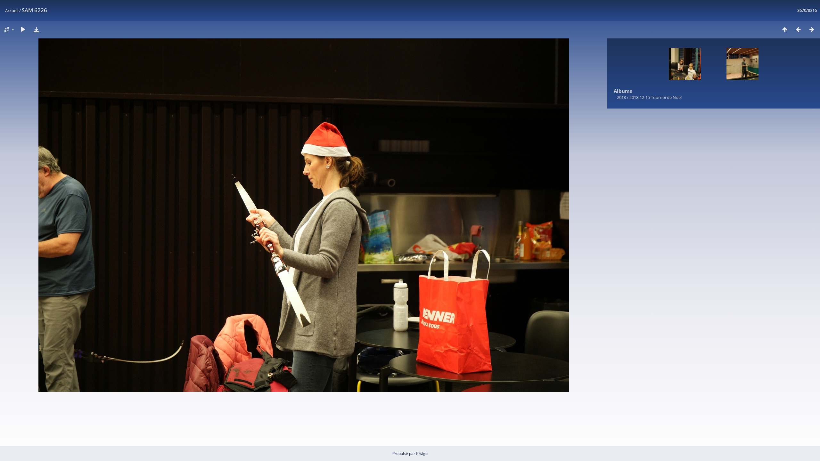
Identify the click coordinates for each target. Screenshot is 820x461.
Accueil (11, 10)
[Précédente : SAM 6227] (798, 29)
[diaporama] (22, 29)
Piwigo (422, 453)
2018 (621, 97)
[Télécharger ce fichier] (36, 29)
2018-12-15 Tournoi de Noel (655, 97)
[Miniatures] (784, 29)
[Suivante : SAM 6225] (811, 29)
